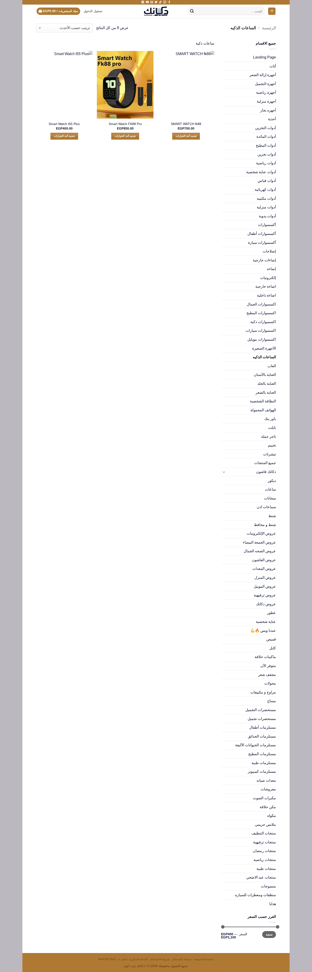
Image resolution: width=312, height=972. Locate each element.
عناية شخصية (266, 622)
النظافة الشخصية (263, 401)
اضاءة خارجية (265, 286)
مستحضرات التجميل (260, 710)
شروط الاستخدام (160, 959)
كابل (272, 648)
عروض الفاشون (264, 560)
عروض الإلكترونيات (261, 533)
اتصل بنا (122, 959)
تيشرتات (269, 454)
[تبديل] (224, 472)
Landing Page (264, 57)
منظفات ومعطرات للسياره (255, 895)
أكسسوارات (267, 225)
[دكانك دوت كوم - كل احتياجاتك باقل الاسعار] (156, 11)
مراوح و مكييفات (263, 692)
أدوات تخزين (266, 154)
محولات (270, 683)
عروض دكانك (266, 604)
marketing (107, 959)
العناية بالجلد (266, 383)
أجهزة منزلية (266, 101)
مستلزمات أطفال (262, 727)
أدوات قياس (267, 181)
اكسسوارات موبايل (261, 339)
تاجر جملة (268, 436)
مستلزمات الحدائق (262, 736)
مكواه (271, 816)
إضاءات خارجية (264, 260)
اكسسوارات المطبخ (261, 313)
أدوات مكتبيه (266, 198)
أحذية (272, 119)
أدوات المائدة (266, 136)
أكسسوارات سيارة (262, 242)
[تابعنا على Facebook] (169, 2)
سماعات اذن (266, 507)
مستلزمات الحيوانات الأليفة (255, 745)
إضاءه (271, 269)
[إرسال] (192, 11)
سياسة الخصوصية (204, 959)
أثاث (273, 66)
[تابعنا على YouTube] (147, 2)
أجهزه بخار (268, 110)
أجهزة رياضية (266, 92)
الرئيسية (269, 27)
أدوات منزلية (266, 207)
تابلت (272, 428)
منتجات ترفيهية (264, 842)
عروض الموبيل (265, 586)
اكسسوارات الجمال (261, 304)
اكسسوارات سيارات (261, 330)
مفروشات (268, 789)
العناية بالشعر (266, 392)
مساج (271, 701)
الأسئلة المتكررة (138, 959)
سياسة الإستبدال (181, 959)
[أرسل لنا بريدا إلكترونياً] (151, 2)
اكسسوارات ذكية (263, 322)
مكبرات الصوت (264, 798)
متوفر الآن (268, 666)
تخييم (272, 445)
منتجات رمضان (264, 851)
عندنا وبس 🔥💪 (263, 630)
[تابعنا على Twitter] (156, 2)
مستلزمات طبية (263, 763)
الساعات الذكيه (264, 357)
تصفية (269, 934)
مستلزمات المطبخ (262, 754)
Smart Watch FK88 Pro (125, 124)
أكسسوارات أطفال (261, 234)
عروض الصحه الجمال (260, 551)
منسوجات (268, 886)
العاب (271, 366)
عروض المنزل (265, 577)
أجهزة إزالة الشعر (262, 75)
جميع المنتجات (265, 463)
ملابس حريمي (265, 824)
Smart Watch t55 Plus (64, 124)
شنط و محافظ (265, 525)
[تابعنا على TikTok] (160, 2)
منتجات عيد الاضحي (261, 877)
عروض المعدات (264, 569)
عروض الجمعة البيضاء (259, 542)
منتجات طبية (266, 869)
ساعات (270, 489)
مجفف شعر (267, 675)
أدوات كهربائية (265, 189)
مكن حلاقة (268, 807)
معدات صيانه (266, 780)
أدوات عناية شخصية (261, 172)
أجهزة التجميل (265, 84)
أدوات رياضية (266, 163)
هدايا (272, 904)
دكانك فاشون (266, 472)
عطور (271, 613)
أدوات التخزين (265, 128)
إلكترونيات (268, 278)
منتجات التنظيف (263, 833)
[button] (271, 11)
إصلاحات (269, 251)
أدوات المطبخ (266, 145)
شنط (272, 516)
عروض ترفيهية (265, 595)
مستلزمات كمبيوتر (262, 771)
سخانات (270, 498)
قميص (271, 639)
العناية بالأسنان (265, 375)
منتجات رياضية (265, 860)
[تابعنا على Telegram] (142, 2)
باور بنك (270, 419)
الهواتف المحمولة (263, 410)
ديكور (272, 481)
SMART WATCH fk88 (186, 124)
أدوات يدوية (267, 216)
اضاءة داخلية (266, 295)
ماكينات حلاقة (265, 657)
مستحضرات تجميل (262, 719)
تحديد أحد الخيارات (186, 136)
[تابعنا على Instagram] (164, 2)
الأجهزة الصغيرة (264, 348)
